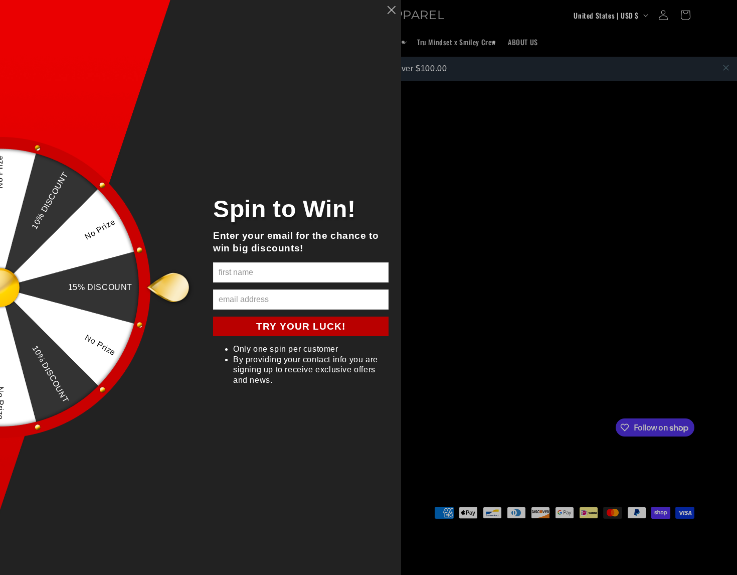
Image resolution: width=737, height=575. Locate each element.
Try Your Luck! (300, 326)
